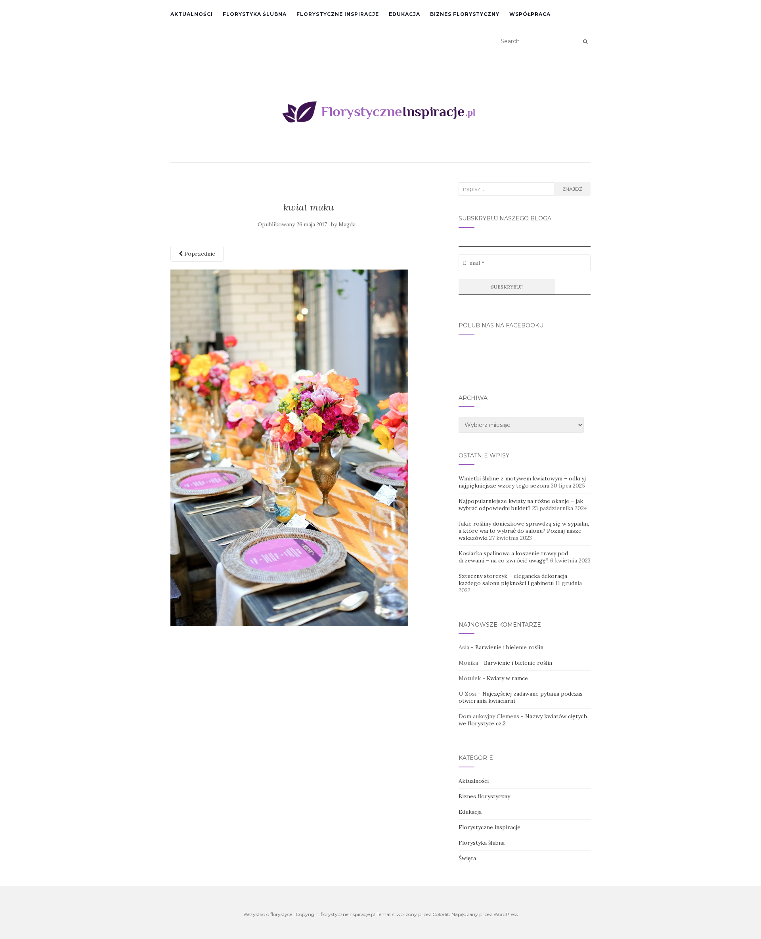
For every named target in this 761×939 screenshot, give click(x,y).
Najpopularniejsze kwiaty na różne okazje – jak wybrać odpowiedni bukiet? (521, 504)
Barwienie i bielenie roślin (509, 647)
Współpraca (530, 14)
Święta (467, 858)
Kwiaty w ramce (507, 678)
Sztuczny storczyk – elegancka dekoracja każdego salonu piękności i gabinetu (513, 579)
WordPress (505, 914)
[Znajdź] (585, 42)
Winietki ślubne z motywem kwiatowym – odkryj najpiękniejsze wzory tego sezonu (522, 482)
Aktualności (191, 14)
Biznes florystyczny (464, 14)
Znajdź (572, 189)
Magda (347, 224)
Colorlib (441, 914)
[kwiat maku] (289, 447)
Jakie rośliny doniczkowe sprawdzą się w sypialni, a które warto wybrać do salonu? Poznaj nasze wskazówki (524, 530)
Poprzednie (199, 253)
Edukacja (404, 14)
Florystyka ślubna (255, 14)
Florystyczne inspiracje (337, 14)
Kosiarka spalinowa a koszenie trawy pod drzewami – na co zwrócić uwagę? (513, 557)
